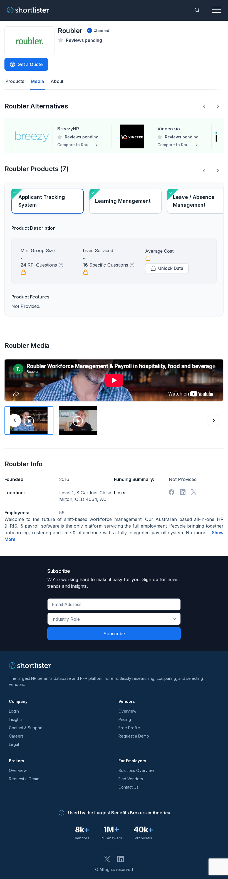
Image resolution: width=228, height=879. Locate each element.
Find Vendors (130, 778)
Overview (127, 711)
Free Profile (129, 727)
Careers (16, 736)
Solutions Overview (136, 770)
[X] (194, 492)
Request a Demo (133, 736)
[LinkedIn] (120, 859)
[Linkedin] (182, 492)
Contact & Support (26, 727)
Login (14, 711)
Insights (16, 719)
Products (15, 81)
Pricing (124, 719)
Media (37, 81)
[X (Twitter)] (107, 859)
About (57, 81)
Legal (14, 744)
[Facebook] (171, 492)
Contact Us (128, 787)
